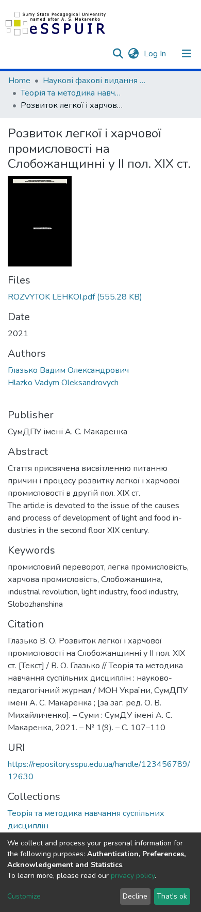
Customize (24, 896)
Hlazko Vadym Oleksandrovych (63, 382)
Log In (156, 53)
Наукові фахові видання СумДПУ (94, 80)
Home (19, 80)
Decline (135, 896)
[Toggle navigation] (186, 53)
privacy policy (133, 875)
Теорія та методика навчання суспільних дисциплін (72, 93)
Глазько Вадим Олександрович (68, 370)
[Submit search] (118, 53)
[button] (133, 54)
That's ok (172, 896)
